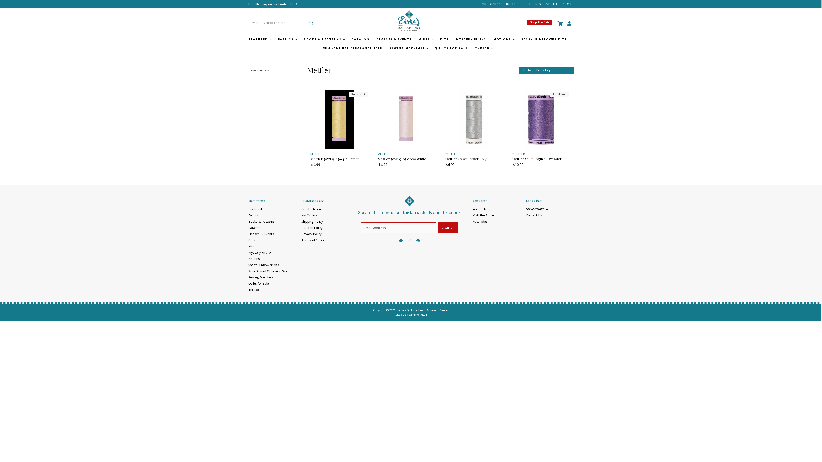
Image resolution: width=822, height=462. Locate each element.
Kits (444, 39)
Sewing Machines (408, 48)
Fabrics (286, 39)
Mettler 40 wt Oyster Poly (466, 159)
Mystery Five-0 (471, 39)
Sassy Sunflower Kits (544, 39)
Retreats (533, 4)
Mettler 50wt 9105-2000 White (402, 159)
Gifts (425, 39)
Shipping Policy (312, 221)
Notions (502, 39)
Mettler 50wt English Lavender (537, 159)
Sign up (448, 228)
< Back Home (258, 70)
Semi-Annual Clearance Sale (352, 48)
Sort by (527, 70)
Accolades (480, 221)
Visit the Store (560, 4)
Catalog (360, 39)
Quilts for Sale (451, 48)
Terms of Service (314, 240)
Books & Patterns (323, 39)
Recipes (513, 4)
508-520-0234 (537, 209)
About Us (480, 209)
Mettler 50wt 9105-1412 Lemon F (336, 159)
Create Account (312, 209)
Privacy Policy (311, 234)
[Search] (311, 23)
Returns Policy (312, 227)
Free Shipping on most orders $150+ (273, 4)
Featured (259, 39)
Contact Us (534, 215)
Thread (483, 48)
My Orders (309, 215)
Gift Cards (491, 4)
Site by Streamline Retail (411, 315)
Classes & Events (394, 39)
